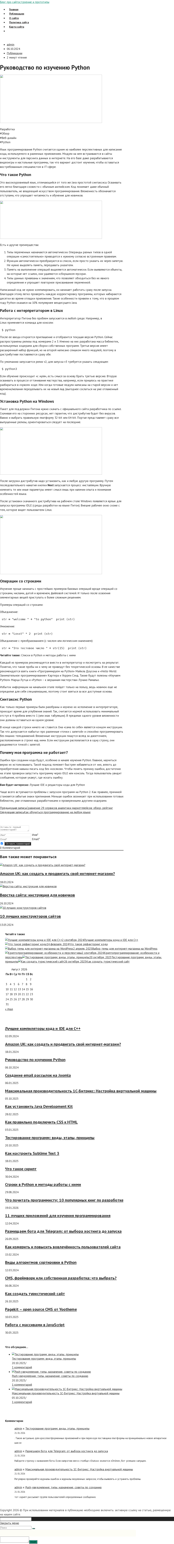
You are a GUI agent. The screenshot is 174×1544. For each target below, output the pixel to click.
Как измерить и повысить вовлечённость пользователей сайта (63, 1246)
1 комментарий (22, 1367)
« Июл (9, 1009)
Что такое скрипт (21, 1168)
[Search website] (9, 31)
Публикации (14, 53)
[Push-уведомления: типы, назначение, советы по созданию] (51, 1372)
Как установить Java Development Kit (39, 1106)
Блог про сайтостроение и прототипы (24, 2)
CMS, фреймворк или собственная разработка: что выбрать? (61, 1278)
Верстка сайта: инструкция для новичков (37, 895)
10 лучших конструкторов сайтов (30, 916)
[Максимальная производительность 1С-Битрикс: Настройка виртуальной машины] (67, 1389)
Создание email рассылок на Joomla (38, 1075)
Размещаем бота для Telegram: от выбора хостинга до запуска (63, 1231)
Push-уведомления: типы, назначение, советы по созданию (50, 1376)
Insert (33, 1542)
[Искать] (33, 1528)
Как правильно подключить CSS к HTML (41, 1122)
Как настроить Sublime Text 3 (32, 1153)
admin (10, 44)
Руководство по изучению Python (35, 1059)
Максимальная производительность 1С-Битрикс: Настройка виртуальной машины (80, 1091)
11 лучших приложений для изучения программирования (57, 1215)
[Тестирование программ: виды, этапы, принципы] (45, 1354)
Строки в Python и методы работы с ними (43, 1184)
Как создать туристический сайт (35, 1293)
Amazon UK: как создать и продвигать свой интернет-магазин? (57, 873)
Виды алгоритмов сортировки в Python (41, 1262)
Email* (36, 839)
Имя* (35, 835)
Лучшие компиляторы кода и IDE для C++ (43, 1028)
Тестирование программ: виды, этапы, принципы (49, 1137)
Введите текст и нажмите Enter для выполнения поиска (68, 1519)
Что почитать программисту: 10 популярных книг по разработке (64, 1200)
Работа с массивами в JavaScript (35, 1324)
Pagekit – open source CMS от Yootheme (41, 1309)
